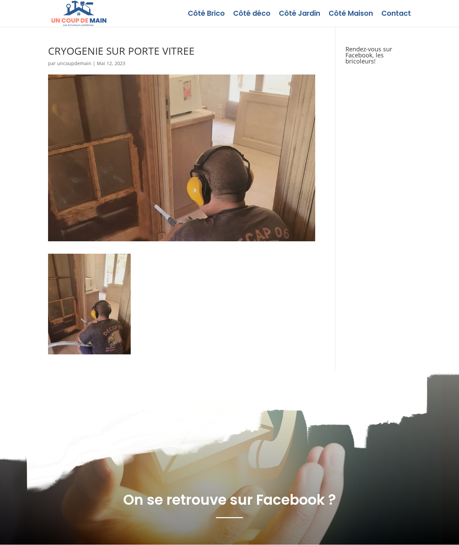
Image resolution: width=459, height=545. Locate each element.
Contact (396, 14)
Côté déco (251, 14)
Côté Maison (351, 14)
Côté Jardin (299, 14)
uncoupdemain (74, 63)
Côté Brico (206, 14)
